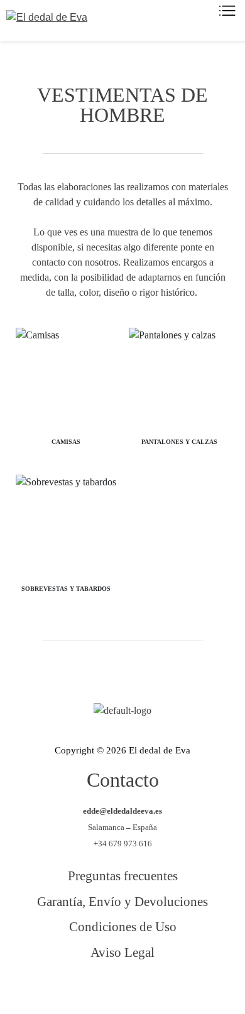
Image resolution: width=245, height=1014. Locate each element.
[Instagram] (139, 987)
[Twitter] (105, 987)
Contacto (123, 780)
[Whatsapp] (173, 987)
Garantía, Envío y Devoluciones (122, 901)
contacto (48, 262)
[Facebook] (71, 987)
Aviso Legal (122, 952)
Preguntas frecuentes (123, 875)
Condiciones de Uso (123, 926)
